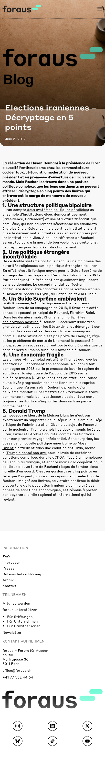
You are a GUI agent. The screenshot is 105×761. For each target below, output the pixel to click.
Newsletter (12, 632)
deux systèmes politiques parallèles (57, 209)
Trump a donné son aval (26, 452)
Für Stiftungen (20, 616)
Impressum (11, 562)
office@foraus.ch (17, 670)
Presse (8, 568)
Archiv (7, 580)
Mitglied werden (16, 603)
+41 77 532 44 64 (17, 677)
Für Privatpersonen (24, 626)
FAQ (6, 556)
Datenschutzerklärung (21, 574)
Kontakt (9, 585)
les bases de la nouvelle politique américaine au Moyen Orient (50, 443)
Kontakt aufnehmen (23, 641)
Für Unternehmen (22, 621)
